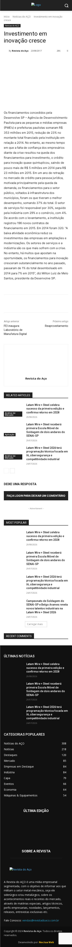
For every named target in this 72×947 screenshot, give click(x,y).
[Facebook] (20, 60)
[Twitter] (28, 60)
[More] (55, 60)
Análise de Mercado (10, 414)
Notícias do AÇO (22, 16)
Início (7, 16)
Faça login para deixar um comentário (36, 495)
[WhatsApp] (46, 60)
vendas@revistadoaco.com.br (40, 920)
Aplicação (9, 434)
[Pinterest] (37, 60)
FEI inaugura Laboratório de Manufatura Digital (15, 330)
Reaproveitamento (56, 326)
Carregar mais (35, 624)
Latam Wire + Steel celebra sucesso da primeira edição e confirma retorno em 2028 (45, 408)
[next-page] (12, 470)
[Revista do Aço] (6, 51)
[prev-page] (6, 470)
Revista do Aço (20, 50)
